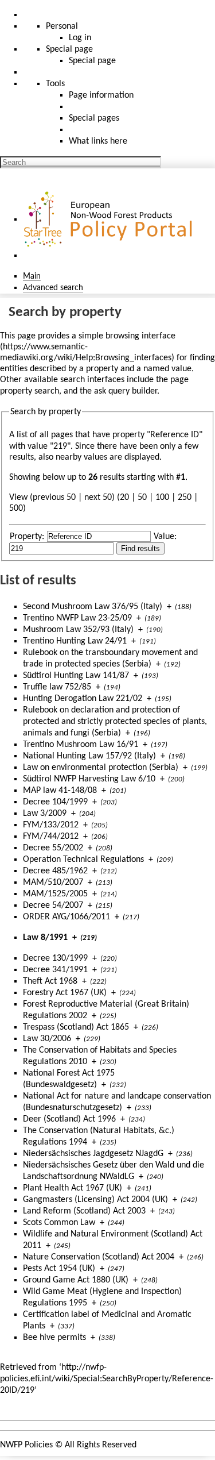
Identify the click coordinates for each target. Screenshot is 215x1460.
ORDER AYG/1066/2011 (66, 917)
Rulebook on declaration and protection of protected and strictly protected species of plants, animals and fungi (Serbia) (115, 722)
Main (32, 276)
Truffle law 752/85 (57, 687)
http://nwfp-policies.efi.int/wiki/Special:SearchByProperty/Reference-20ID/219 (106, 1379)
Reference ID (174, 435)
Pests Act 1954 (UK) (59, 1268)
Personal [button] (62, 26)
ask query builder (125, 391)
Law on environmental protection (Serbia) (100, 767)
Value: (165, 536)
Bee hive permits (54, 1337)
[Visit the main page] (109, 219)
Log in (80, 38)
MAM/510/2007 (53, 882)
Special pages (94, 118)
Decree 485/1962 (55, 871)
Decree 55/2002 (53, 848)
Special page (92, 61)
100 (162, 497)
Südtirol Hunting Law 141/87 (76, 675)
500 (16, 508)
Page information (101, 95)
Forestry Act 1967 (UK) (65, 992)
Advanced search (53, 288)
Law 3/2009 (45, 813)
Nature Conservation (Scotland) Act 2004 (98, 1257)
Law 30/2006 (47, 1038)
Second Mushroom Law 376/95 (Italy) (92, 606)
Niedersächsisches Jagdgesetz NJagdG (93, 1153)
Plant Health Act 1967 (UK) (72, 1188)
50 (142, 497)
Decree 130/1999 (55, 958)
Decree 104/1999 (55, 802)
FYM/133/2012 (51, 825)
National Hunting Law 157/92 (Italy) (89, 756)
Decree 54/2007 (53, 905)
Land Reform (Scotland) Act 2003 (84, 1211)
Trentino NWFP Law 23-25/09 (77, 618)
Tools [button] (55, 83)
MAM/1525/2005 (55, 894)
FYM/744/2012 (51, 836)
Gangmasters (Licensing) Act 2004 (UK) (95, 1199)
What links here (98, 141)
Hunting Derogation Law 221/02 (82, 698)
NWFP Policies (26, 1445)
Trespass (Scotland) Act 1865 (76, 1027)
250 (184, 497)
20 (124, 497)
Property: (27, 536)
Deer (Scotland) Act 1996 (69, 1119)
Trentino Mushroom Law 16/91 (80, 744)
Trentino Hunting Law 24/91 (75, 641)
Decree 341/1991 (55, 969)
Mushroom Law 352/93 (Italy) (78, 629)
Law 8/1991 (45, 937)
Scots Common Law (59, 1222)
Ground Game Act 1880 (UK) (75, 1280)
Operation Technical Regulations (83, 859)
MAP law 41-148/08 (60, 790)
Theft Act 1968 (50, 981)
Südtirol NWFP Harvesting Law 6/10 (89, 779)
